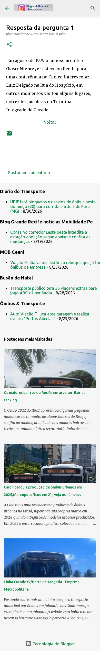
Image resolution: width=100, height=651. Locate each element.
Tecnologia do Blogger (53, 643)
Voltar (50, 122)
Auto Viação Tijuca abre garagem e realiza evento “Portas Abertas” (49, 316)
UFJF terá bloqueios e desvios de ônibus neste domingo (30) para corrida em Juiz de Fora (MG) (53, 206)
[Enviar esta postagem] (9, 135)
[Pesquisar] (93, 8)
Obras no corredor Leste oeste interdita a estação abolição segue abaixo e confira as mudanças (50, 237)
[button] (9, 44)
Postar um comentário (29, 172)
